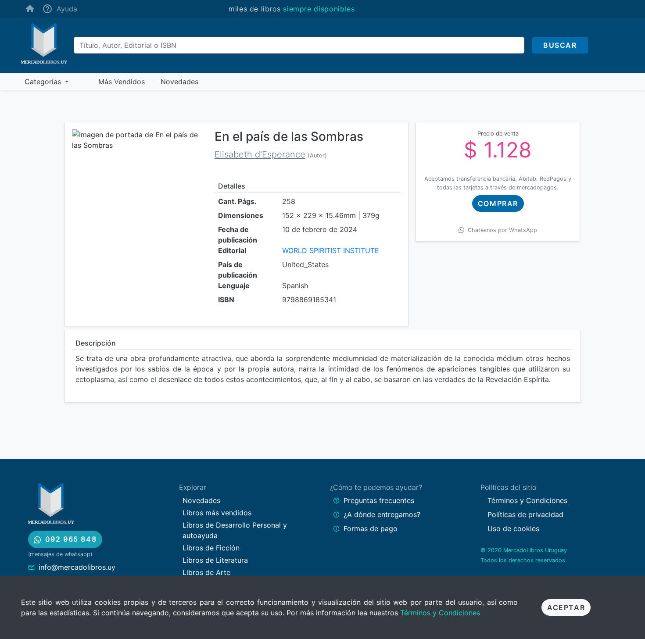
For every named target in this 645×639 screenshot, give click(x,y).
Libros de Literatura (215, 560)
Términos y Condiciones (440, 612)
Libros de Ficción (211, 547)
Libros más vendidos (217, 512)
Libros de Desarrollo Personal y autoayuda (235, 530)
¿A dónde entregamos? (382, 514)
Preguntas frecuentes (379, 500)
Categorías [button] (44, 81)
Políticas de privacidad (525, 514)
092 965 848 (71, 539)
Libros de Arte (206, 572)
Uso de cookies (513, 528)
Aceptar (566, 607)
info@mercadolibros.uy (77, 567)
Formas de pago (371, 528)
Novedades (201, 500)
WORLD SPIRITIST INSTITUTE (330, 250)
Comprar (498, 203)
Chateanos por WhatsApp (502, 230)
